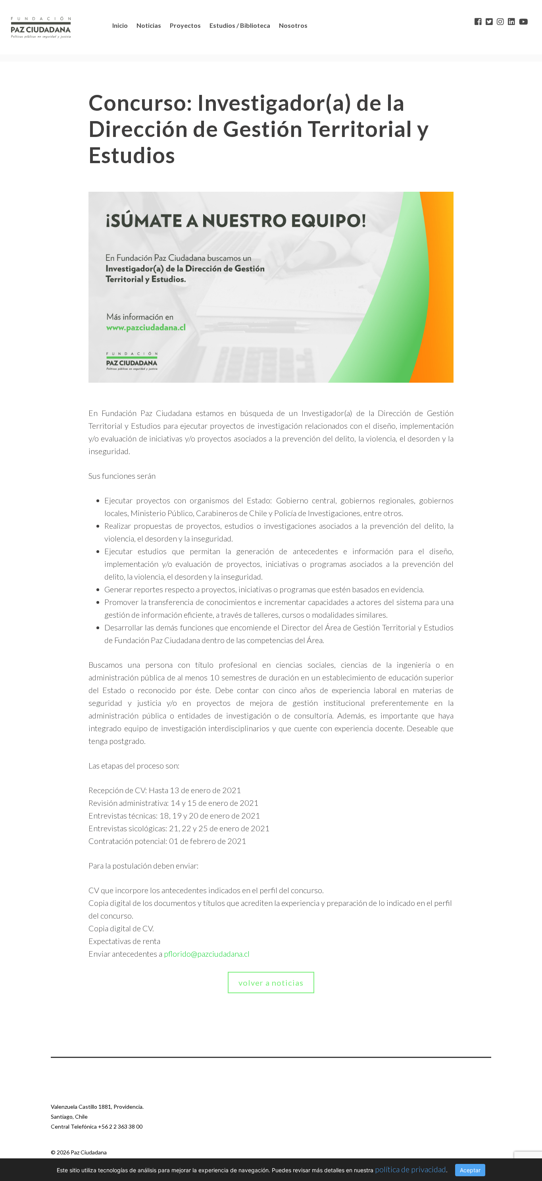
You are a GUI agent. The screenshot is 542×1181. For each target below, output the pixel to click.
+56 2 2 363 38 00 (120, 1126)
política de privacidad (410, 1169)
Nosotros (293, 25)
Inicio (120, 25)
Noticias (148, 25)
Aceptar (470, 1170)
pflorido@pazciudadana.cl (207, 953)
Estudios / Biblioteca (239, 25)
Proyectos (185, 25)
